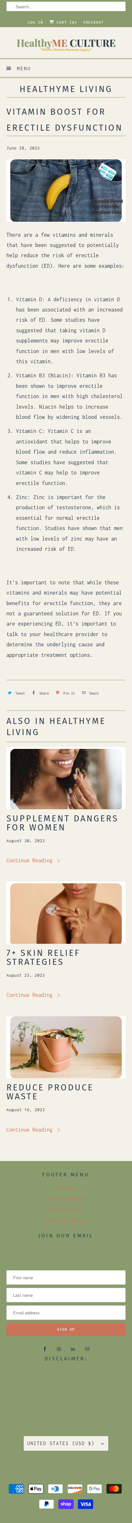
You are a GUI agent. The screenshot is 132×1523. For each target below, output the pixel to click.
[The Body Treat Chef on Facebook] (45, 1349)
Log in (35, 22)
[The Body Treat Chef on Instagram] (59, 1349)
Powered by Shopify (81, 1471)
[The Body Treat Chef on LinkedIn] (73, 1349)
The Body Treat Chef (57, 1462)
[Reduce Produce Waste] (65, 1047)
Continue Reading (30, 860)
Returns (66, 1188)
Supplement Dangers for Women (62, 823)
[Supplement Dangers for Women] (65, 778)
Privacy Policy (66, 1209)
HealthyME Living (66, 89)
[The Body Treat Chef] (65, 45)
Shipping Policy (66, 1199)
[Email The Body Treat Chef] (87, 1349)
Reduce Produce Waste (50, 1092)
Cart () (65, 22)
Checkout (93, 22)
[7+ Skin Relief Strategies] (65, 912)
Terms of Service (66, 1220)
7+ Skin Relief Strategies (43, 957)
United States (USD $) (62, 1443)
